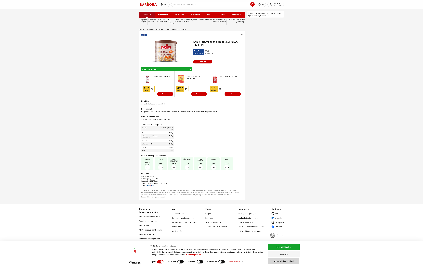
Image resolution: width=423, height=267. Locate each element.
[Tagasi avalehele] (148, 4)
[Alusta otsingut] (252, 4)
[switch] (180, 261)
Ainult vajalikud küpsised (284, 261)
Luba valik (284, 254)
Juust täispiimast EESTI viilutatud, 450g (193, 77)
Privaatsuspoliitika (193, 255)
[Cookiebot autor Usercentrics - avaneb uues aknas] (135, 262)
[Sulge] (190, 69)
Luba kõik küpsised (283, 247)
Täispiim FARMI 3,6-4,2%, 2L (161, 76)
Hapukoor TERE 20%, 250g (228, 76)
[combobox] (213, 4)
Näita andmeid (234, 262)
